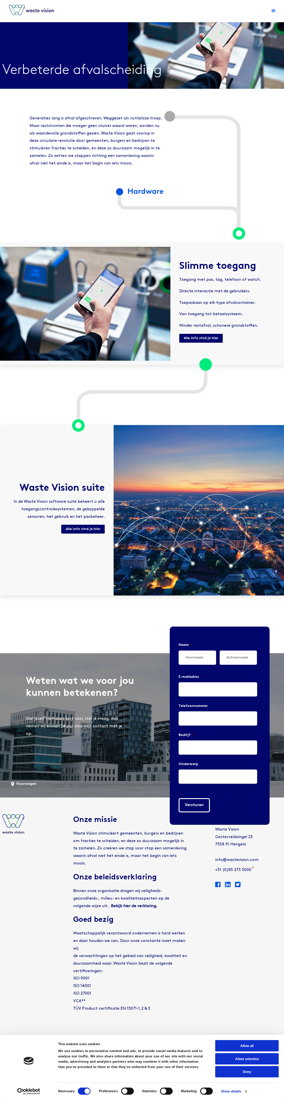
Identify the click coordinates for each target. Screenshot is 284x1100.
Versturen (194, 805)
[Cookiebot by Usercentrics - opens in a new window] (28, 1091)
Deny (247, 1072)
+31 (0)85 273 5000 (233, 870)
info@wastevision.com (237, 860)
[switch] (127, 1091)
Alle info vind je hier (201, 338)
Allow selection (247, 1059)
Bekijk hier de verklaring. (134, 906)
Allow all (247, 1046)
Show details (231, 1091)
